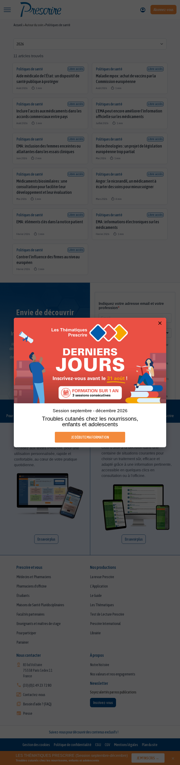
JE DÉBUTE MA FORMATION (90, 437)
